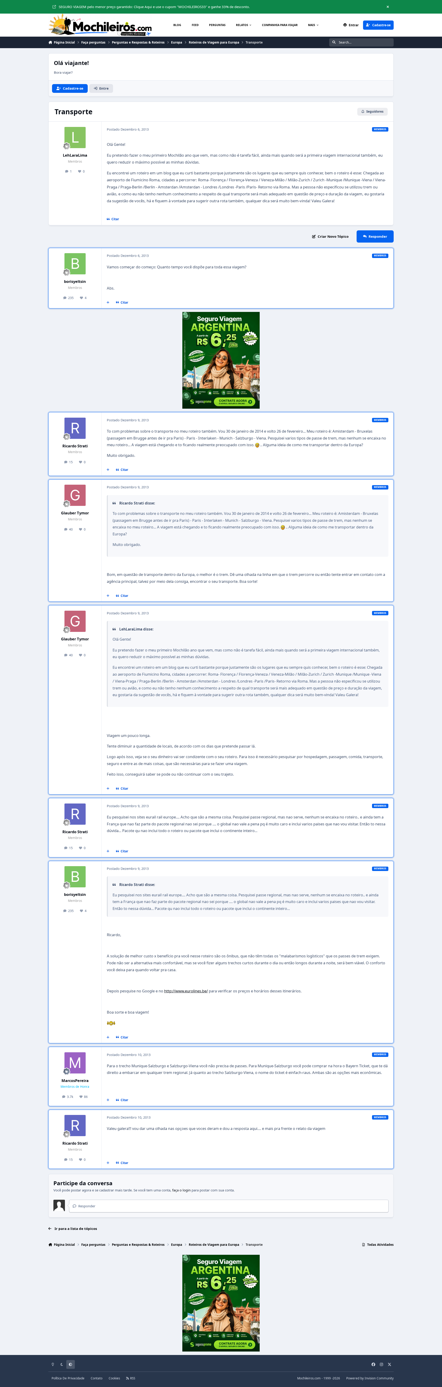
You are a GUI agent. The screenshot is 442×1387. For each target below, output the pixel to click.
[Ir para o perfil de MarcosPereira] (75, 1062)
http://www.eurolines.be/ (186, 991)
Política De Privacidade (68, 1378)
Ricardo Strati (75, 446)
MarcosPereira (75, 1080)
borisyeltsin (75, 281)
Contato (96, 1378)
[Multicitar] (108, 302)
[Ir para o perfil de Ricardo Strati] (75, 428)
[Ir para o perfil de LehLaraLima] (75, 137)
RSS (132, 1378)
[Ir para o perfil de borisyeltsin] (75, 263)
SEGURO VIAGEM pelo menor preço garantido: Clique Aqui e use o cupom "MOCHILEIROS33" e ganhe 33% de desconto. (154, 6)
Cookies (114, 1378)
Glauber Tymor (75, 513)
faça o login (181, 1190)
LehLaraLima (75, 155)
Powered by (370, 1378)
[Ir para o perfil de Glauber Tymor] (75, 495)
